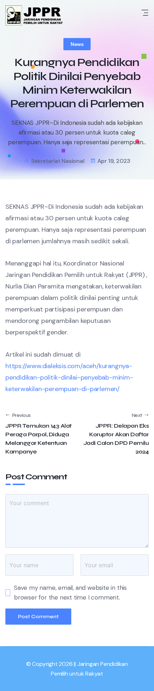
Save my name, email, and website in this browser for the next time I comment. (70, 592)
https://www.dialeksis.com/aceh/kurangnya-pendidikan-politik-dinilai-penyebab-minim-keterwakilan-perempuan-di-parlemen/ (69, 377)
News (77, 44)
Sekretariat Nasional (58, 161)
